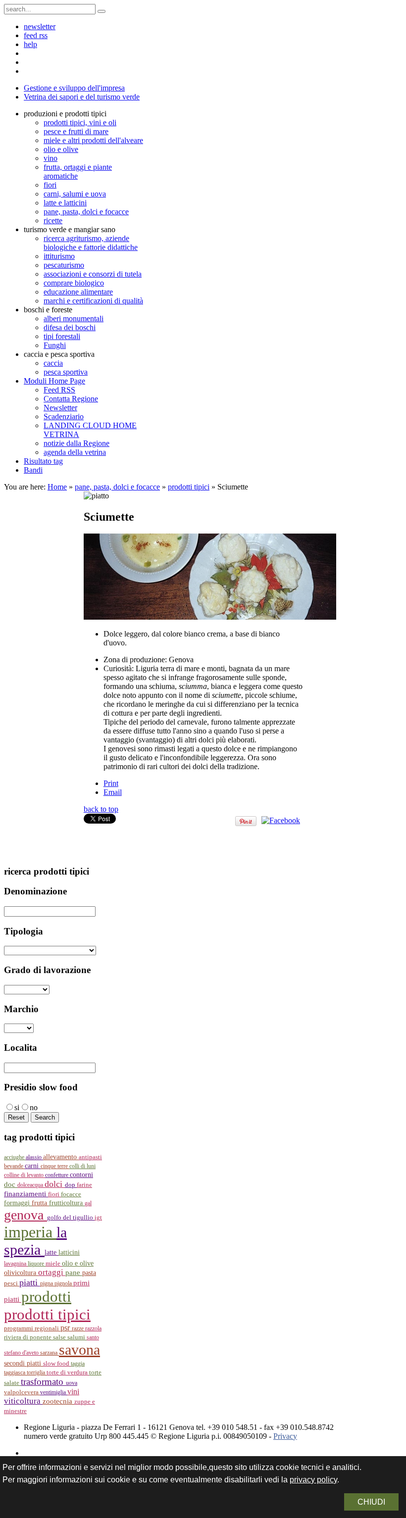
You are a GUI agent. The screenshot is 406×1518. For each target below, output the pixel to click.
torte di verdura (68, 1372)
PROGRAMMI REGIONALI (32, 1328)
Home (57, 487)
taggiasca (15, 1372)
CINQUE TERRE (55, 1166)
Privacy (285, 1436)
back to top (101, 809)
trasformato (43, 1381)
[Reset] (101, 11)
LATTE (51, 1252)
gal (88, 1203)
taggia (78, 1363)
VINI (73, 1391)
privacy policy (313, 1479)
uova (71, 1382)
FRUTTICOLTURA (67, 1203)
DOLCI (55, 1184)
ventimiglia (53, 1392)
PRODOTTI (46, 1296)
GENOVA (25, 1215)
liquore (37, 1263)
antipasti (90, 1157)
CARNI (33, 1166)
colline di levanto (24, 1175)
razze (78, 1328)
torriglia (37, 1372)
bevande (14, 1166)
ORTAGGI (51, 1272)
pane (73, 1272)
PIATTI (29, 1282)
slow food (57, 1363)
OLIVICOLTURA (21, 1272)
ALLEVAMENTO (61, 1157)
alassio (34, 1157)
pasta (89, 1272)
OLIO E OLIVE (78, 1263)
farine (84, 1184)
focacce (71, 1194)
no (34, 1107)
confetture (57, 1175)
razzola (93, 1328)
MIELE (54, 1263)
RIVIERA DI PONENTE (28, 1337)
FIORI (54, 1194)
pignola (63, 1283)
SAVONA (79, 1349)
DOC (10, 1184)
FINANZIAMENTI (26, 1193)
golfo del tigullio (71, 1217)
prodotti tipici (188, 487)
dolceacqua (31, 1184)
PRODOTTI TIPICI (47, 1314)
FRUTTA (40, 1203)
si (16, 1107)
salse (60, 1337)
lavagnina (16, 1263)
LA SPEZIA (35, 1241)
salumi (77, 1337)
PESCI (11, 1283)
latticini (69, 1252)
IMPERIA (30, 1232)
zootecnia (58, 1401)
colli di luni (82, 1166)
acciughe (15, 1157)
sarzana (49, 1352)
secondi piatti (23, 1363)
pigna (47, 1283)
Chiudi (371, 1502)
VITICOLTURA (23, 1401)
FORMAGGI (18, 1203)
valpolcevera (22, 1392)
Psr (66, 1327)
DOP (71, 1184)
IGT (98, 1217)
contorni (81, 1174)
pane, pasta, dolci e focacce (117, 487)
